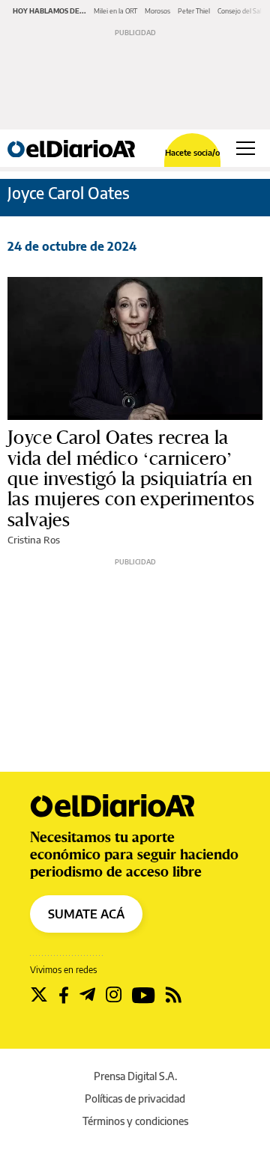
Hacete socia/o (192, 152)
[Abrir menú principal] (245, 148)
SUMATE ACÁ (86, 913)
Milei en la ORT (115, 11)
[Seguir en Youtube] (143, 995)
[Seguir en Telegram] (87, 995)
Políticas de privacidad (135, 1098)
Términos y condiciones (135, 1121)
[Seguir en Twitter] (39, 995)
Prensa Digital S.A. (135, 1076)
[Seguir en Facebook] (63, 995)
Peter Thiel (194, 11)
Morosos (157, 11)
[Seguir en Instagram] (114, 995)
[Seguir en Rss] (174, 995)
